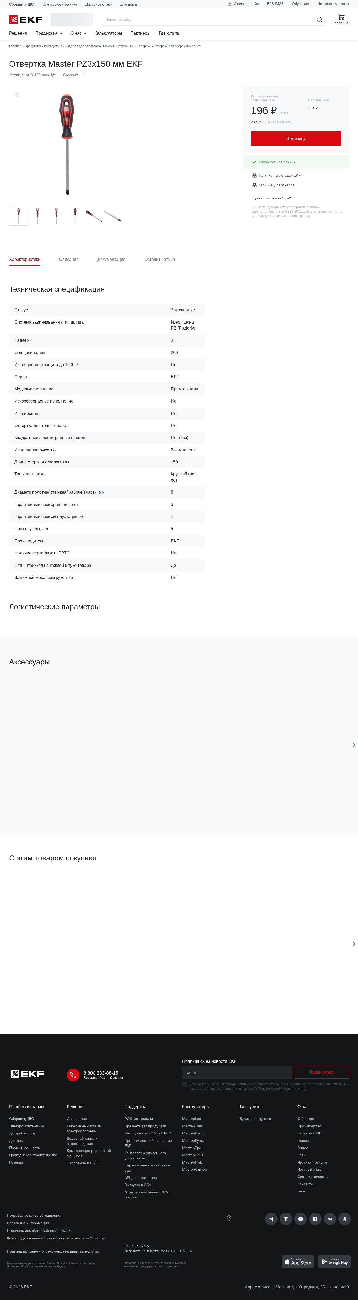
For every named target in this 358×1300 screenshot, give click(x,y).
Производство (309, 1126)
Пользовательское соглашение (33, 1215)
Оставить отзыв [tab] (159, 259)
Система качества (312, 1177)
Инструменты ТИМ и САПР (147, 1133)
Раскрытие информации (28, 1223)
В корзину (39, 799)
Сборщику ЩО (21, 4)
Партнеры (140, 33)
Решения (18, 33)
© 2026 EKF (20, 1287)
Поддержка (46, 33)
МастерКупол (193, 1140)
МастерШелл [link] (193, 1133)
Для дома (128, 4)
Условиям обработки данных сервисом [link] (31, 1266)
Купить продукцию (255, 1119)
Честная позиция (312, 1162)
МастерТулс (192, 1126)
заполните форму (296, 216)
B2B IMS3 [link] (275, 4)
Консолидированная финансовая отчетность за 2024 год (56, 1238)
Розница (16, 1162)
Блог (301, 1191)
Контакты (305, 1184)
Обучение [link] (300, 4)
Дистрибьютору (98, 4)
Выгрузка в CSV (137, 1185)
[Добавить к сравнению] (86, 799)
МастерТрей (192, 1148)
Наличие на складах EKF (279, 175)
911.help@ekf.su (264, 216)
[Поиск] (319, 19)
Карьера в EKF (310, 1133)
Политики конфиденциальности (282, 1089)
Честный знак (309, 1169)
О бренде (305, 1119)
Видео (302, 1148)
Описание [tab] (69, 259)
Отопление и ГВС (82, 1163)
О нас (76, 33)
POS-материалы (138, 1119)
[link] (271, 1219)
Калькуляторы (108, 33)
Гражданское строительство (33, 1155)
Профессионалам (26, 1107)
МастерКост (192, 1119)
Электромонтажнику (59, 4)
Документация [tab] (111, 259)
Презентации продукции (145, 1126)
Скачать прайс (246, 4)
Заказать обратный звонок (103, 1078)
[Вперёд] (354, 745)
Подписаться (321, 1072)
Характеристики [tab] (24, 259)
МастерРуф (192, 1162)
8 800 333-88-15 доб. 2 (295, 211)
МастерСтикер (194, 1169)
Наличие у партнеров (276, 185)
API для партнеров (140, 1178)
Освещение (77, 1119)
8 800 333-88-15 (101, 1073)
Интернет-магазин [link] (333, 4)
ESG (301, 1155)
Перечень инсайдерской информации (40, 1230)
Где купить (169, 33)
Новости (304, 1140)
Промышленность (24, 1148)
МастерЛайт (192, 1155)
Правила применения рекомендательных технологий (53, 1251)
